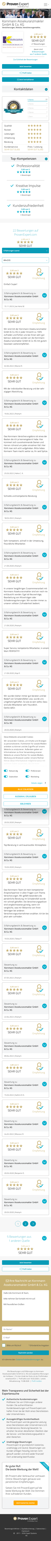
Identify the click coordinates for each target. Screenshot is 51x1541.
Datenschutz (40, 1528)
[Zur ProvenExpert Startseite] (15, 5)
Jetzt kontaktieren (26, 79)
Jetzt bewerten (26, 66)
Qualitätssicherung (27, 1528)
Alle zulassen (25, 789)
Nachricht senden (25, 1352)
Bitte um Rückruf (14, 1345)
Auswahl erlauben (25, 796)
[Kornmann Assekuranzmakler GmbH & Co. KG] (12, 42)
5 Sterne (30, 99)
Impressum (25, 1531)
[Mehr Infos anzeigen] (14, 107)
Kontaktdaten (23, 89)
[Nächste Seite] (33, 1223)
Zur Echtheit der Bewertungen (25, 59)
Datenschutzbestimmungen (28, 1359)
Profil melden (37, 1381)
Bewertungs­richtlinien (12, 1528)
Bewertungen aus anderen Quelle (38, 52)
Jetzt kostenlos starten (25, 1503)
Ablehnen (25, 803)
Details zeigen (37, 783)
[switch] (27, 771)
